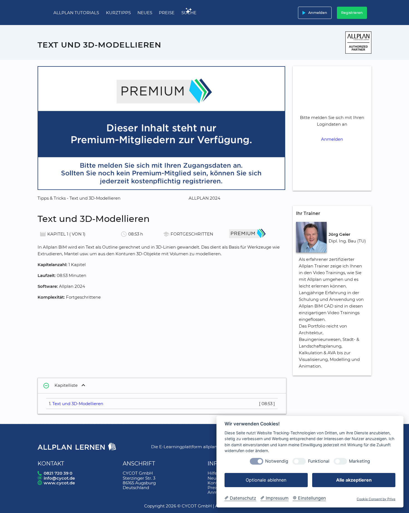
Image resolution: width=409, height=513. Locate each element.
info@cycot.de (59, 478)
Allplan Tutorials (76, 12)
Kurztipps (118, 12)
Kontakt (216, 482)
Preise (166, 12)
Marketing (359, 461)
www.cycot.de (59, 482)
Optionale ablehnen (266, 480)
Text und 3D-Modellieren (77, 403)
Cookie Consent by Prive (376, 499)
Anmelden (313, 12)
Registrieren (352, 13)
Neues (144, 12)
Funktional (318, 461)
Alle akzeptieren (354, 480)
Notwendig (276, 461)
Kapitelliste (60, 385)
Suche (188, 12)
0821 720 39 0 (58, 473)
